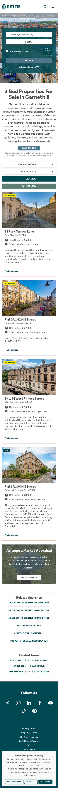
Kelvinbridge (16, 671)
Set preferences (14, 782)
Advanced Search (27, 67)
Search (29, 60)
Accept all (45, 782)
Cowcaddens (41, 671)
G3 (29, 671)
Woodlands (16, 660)
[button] (45, 6)
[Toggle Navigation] (53, 6)
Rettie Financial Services (29, 741)
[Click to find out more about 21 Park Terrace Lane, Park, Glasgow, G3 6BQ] (29, 234)
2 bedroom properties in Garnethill (29, 602)
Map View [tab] (31, 186)
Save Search (29, 148)
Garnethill (49, 15)
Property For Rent (29, 733)
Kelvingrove (37, 666)
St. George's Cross (37, 660)
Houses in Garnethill (29, 625)
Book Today (27, 577)
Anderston (19, 666)
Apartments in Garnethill (29, 633)
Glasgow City (36, 15)
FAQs (29, 745)
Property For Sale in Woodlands (29, 641)
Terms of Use (29, 749)
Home (5, 15)
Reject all (30, 782)
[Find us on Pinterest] (34, 711)
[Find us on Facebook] (39, 703)
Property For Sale (18, 15)
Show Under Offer (20, 51)
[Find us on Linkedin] (29, 703)
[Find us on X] (7, 703)
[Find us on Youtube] (50, 703)
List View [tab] (31, 179)
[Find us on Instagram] (18, 703)
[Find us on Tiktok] (23, 711)
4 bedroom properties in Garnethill (29, 610)
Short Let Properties (29, 737)
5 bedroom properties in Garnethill (29, 618)
